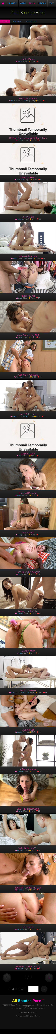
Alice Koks (20, 180)
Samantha (19, 377)
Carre (20, 456)
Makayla (20, 219)
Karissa (19, 890)
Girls (22, 3)
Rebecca (20, 614)
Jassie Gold (25, 693)
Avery (14, 416)
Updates (12, 3)
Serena (26, 101)
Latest (5, 21)
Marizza (20, 495)
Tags (51, 3)
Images (42, 3)
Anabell (19, 732)
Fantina (19, 850)
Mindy (20, 535)
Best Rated (17, 21)
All (28, 1001)
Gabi (12, 693)
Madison (14, 101)
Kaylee (25, 416)
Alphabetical (31, 21)
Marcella (20, 929)
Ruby (20, 574)
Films (32, 3)
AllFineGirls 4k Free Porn (28, 1012)
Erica (25, 259)
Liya (20, 653)
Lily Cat (20, 140)
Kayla (20, 811)
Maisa (20, 61)
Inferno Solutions (34, 1016)
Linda (20, 298)
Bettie (15, 259)
